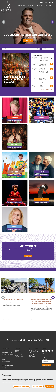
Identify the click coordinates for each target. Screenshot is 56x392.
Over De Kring (31, 354)
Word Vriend (31, 355)
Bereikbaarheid (18, 351)
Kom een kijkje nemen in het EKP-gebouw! (15, 79)
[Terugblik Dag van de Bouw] (14, 285)
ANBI (30, 352)
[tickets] (51, 64)
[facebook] (43, 351)
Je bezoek (17, 350)
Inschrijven (28, 256)
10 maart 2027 (28, 40)
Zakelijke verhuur (32, 356)
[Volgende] (52, 22)
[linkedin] (46, 351)
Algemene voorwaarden (33, 351)
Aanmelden (46, 365)
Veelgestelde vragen (19, 354)
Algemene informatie (32, 350)
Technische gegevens (19, 356)
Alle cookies (50, 386)
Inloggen (17, 355)
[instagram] (43, 354)
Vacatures (17, 357)
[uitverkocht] (51, 58)
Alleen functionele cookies (21, 386)
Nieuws (10, 320)
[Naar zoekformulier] (50, 2)
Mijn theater (45, 2)
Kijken (4, 320)
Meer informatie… (20, 382)
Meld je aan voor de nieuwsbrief (46, 358)
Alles (3, 269)
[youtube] (52, 351)
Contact (16, 352)
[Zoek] (38, 49)
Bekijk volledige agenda (46, 89)
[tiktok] (49, 351)
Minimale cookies (37, 386)
